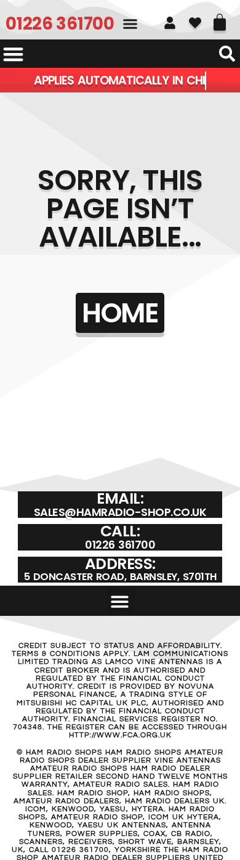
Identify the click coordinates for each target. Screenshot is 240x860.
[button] (130, 24)
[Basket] (219, 17)
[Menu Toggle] (13, 54)
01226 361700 (60, 24)
